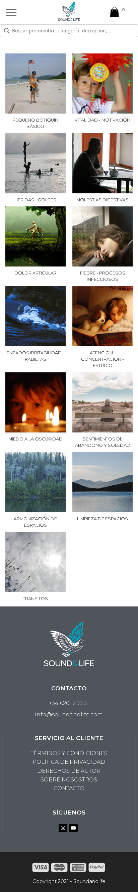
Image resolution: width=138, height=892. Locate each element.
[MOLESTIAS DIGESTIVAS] (102, 188)
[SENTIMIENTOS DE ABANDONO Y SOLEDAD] (102, 428)
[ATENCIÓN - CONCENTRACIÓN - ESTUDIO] (102, 342)
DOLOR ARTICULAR (35, 273)
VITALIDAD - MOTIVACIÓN (102, 120)
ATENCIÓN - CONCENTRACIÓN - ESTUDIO (102, 359)
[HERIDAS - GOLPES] (35, 188)
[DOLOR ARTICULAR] (35, 262)
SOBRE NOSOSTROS (69, 779)
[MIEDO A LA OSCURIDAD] (35, 428)
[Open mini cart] (114, 13)
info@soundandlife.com (69, 714)
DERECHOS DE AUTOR (68, 771)
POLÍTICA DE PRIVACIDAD (68, 762)
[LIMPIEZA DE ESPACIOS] (102, 507)
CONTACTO (69, 788)
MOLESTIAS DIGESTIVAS (102, 199)
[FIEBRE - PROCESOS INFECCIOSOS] (102, 262)
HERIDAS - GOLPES (35, 199)
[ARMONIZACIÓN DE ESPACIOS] (35, 507)
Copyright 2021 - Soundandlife (69, 881)
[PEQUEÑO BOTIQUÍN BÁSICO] (35, 109)
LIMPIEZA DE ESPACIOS (102, 518)
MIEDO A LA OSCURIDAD (35, 438)
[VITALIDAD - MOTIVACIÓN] (102, 109)
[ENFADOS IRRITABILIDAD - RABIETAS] (35, 342)
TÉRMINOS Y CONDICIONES (69, 753)
